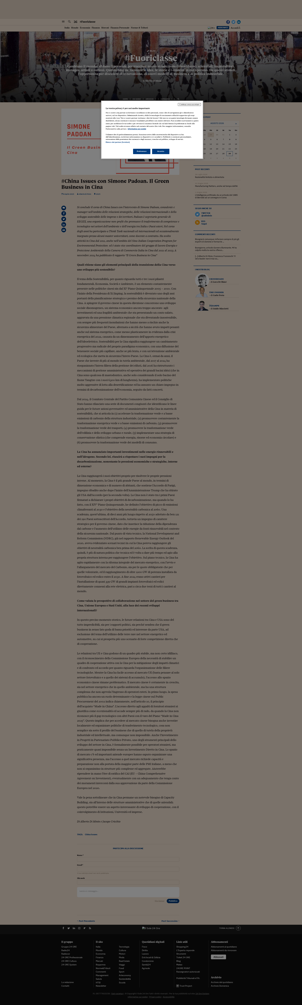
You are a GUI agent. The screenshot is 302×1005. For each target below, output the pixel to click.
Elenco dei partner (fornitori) (118, 142)
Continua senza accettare (189, 104)
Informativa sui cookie (137, 129)
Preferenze (142, 151)
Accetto (160, 151)
